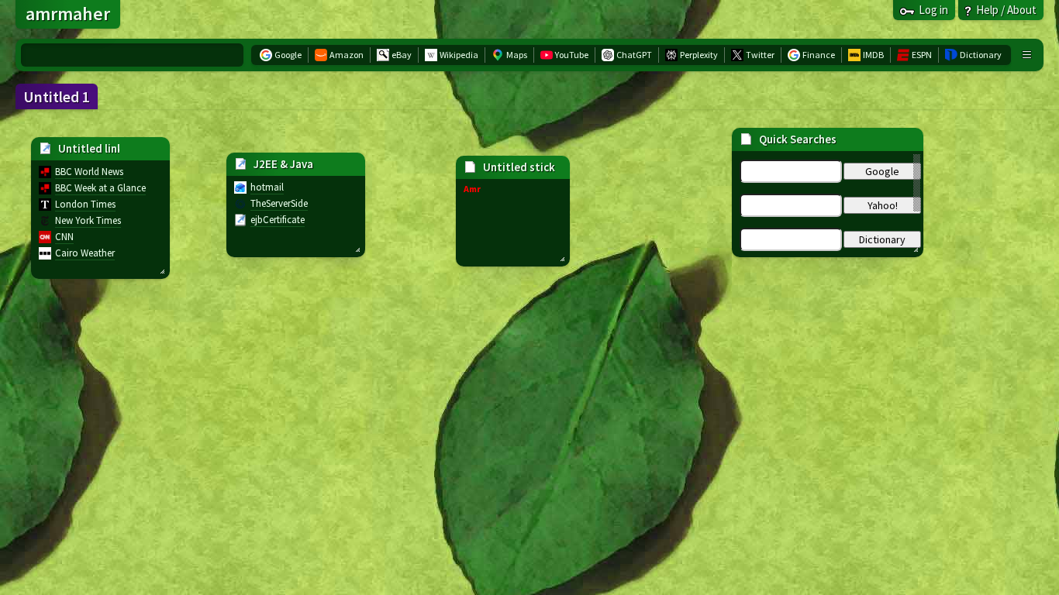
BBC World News (89, 171)
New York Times (88, 220)
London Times (85, 204)
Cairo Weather (85, 253)
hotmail (267, 187)
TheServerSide (279, 203)
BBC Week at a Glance (100, 187)
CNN (64, 236)
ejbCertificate (277, 219)
